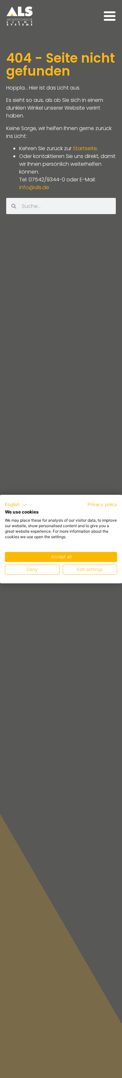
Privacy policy (102, 504)
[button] (16, 505)
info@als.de (34, 187)
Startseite (85, 148)
